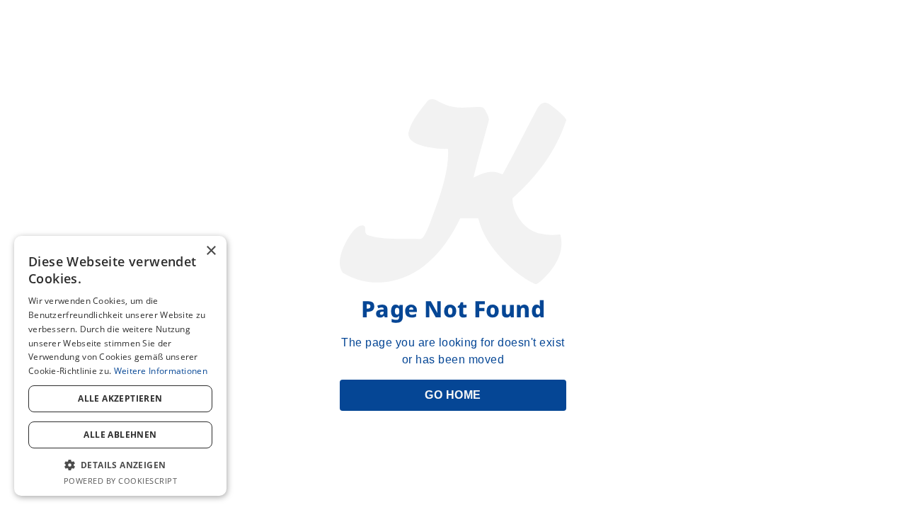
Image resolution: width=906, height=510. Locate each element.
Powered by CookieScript (120, 480)
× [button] (210, 251)
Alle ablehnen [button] (120, 435)
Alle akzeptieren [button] (120, 398)
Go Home (453, 395)
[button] (120, 465)
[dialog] (120, 366)
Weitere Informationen (160, 371)
